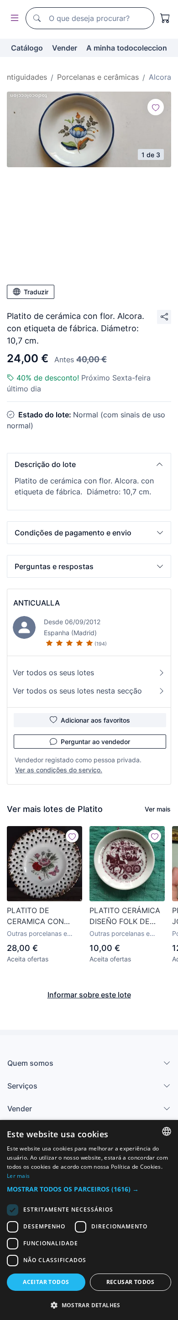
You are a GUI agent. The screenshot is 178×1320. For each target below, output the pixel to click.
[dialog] (89, 1220)
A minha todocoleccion (126, 47)
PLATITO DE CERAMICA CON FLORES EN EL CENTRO (35, 916)
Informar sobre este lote (89, 994)
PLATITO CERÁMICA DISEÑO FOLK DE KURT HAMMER (124, 916)
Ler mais (18, 1176)
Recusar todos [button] (130, 1282)
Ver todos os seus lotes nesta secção (77, 690)
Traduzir (36, 292)
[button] (89, 464)
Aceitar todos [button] (46, 1282)
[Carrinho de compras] (165, 18)
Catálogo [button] (27, 47)
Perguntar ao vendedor (95, 741)
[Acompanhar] (155, 107)
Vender (64, 47)
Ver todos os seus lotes (53, 672)
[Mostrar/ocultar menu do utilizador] (13, 18)
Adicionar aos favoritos (95, 720)
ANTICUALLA (36, 602)
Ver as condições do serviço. (58, 770)
